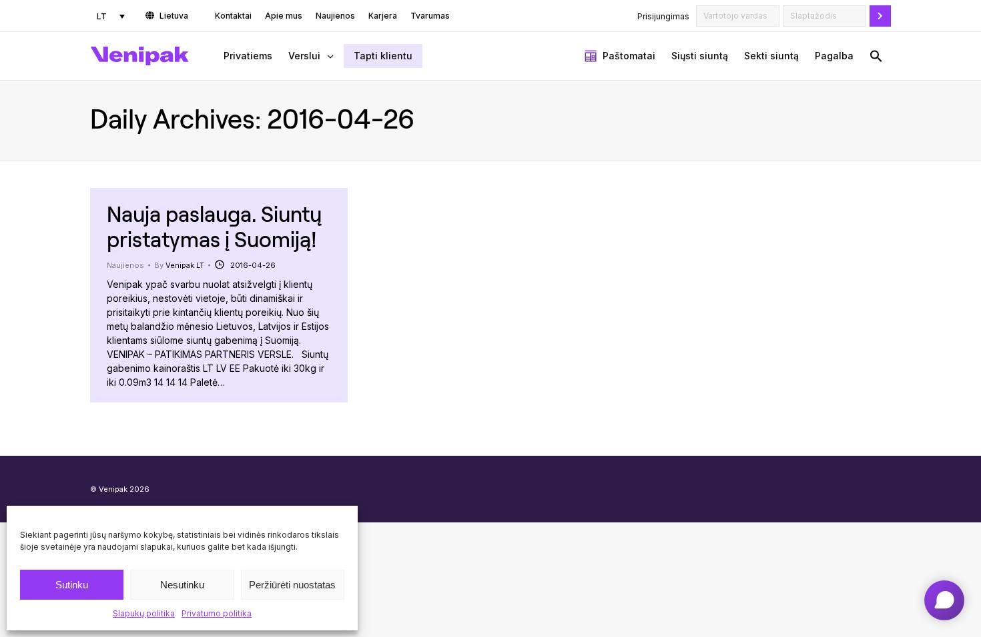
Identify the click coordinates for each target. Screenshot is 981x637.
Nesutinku (182, 584)
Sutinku (71, 584)
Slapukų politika (144, 613)
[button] (876, 56)
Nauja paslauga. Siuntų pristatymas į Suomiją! (214, 226)
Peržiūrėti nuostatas (292, 584)
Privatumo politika (217, 613)
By (179, 265)
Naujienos (125, 265)
